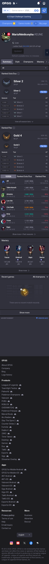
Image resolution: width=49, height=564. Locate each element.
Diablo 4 (5, 430)
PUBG (4, 401)
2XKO (4, 433)
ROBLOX (5, 404)
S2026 (8, 176)
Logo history (7, 375)
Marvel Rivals (7, 414)
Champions (8, 23)
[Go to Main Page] (6, 3)
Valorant (5, 398)
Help (3, 522)
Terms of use (7, 518)
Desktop (5, 440)
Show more (25, 313)
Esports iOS (7, 505)
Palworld (5, 391)
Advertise (28, 518)
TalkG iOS (6, 499)
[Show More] (15, 3)
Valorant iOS (7, 486)
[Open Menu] (44, 3)
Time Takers (7, 437)
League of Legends (10, 385)
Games (5, 443)
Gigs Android (7, 489)
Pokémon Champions (11, 395)
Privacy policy (8, 515)
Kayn (8, 227)
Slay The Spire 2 (9, 420)
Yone (9, 221)
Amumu (10, 194)
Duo (3, 446)
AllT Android (7, 476)
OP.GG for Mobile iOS (10, 473)
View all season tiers (23, 122)
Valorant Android (9, 482)
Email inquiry (7, 525)
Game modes (26, 23)
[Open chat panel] (47, 52)
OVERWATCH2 (8, 408)
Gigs (3, 456)
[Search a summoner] (36, 10)
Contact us (6, 528)
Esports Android (8, 502)
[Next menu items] (36, 23)
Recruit (27, 522)
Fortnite (5, 427)
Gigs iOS (5, 492)
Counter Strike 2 (9, 424)
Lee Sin (10, 201)
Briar (8, 214)
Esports (5, 453)
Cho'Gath (10, 207)
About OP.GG (7, 365)
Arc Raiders (7, 417)
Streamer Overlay (9, 459)
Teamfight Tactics (9, 388)
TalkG (4, 450)
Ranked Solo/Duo (24, 176)
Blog (3, 371)
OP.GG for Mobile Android (12, 469)
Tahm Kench (11, 188)
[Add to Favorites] (14, 39)
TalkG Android (8, 495)
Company (6, 368)
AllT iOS (5, 479)
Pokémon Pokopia (9, 411)
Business (28, 515)
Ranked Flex (41, 176)
